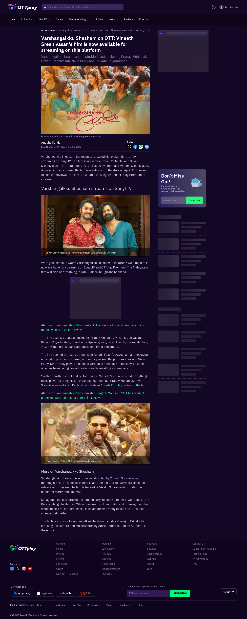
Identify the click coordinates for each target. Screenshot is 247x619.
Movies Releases (111, 568)
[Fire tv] (86, 593)
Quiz (149, 568)
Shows (60, 558)
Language (61, 563)
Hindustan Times (34, 605)
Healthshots (124, 605)
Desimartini (93, 605)
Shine (109, 605)
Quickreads (108, 563)
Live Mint (76, 605)
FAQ (194, 563)
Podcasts (152, 543)
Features (107, 573)
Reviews (106, 553)
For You (60, 543)
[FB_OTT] (12, 569)
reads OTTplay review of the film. (125, 385)
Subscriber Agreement (205, 548)
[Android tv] (66, 593)
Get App (151, 558)
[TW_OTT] (18, 569)
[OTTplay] (22, 7)
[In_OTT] (24, 569)
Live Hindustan (58, 605)
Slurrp (141, 605)
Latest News (109, 548)
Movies (60, 553)
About (150, 563)
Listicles (106, 558)
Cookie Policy (154, 553)
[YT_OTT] (30, 569)
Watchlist (107, 543)
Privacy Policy (200, 558)
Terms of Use (199, 553)
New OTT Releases (67, 573)
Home (59, 548)
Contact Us (198, 543)
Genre (59, 568)
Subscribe (194, 200)
